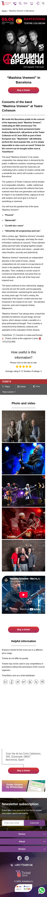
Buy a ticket (23, 90)
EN (25, 3)
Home (4, 11)
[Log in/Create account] (37, 3)
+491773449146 (24, 865)
